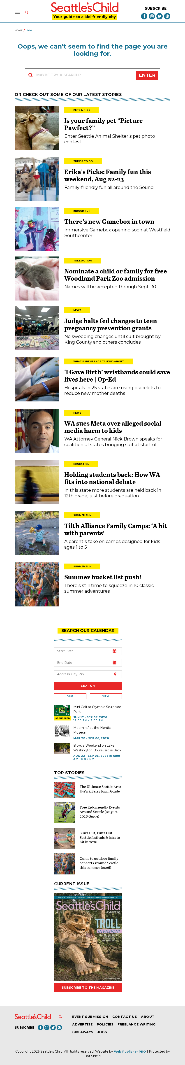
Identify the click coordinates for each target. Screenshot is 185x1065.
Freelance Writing (136, 1024)
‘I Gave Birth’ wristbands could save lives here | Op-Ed (117, 375)
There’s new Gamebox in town (109, 221)
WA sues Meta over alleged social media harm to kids (112, 427)
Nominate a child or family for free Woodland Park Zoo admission (115, 274)
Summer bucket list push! (103, 576)
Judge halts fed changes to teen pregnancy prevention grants (110, 324)
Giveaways (82, 1032)
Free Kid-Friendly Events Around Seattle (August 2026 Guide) (100, 811)
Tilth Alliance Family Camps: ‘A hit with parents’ (115, 529)
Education (81, 464)
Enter (147, 75)
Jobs (102, 1032)
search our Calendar (88, 630)
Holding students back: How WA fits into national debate (112, 478)
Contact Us (124, 1017)
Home (19, 30)
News (77, 310)
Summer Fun (82, 515)
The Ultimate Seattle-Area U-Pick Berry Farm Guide (100, 789)
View (105, 696)
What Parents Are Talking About (98, 361)
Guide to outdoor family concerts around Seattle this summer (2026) (99, 863)
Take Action (82, 260)
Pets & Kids (81, 110)
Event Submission (90, 1017)
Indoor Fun (81, 211)
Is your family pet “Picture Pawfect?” (103, 124)
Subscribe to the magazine (88, 988)
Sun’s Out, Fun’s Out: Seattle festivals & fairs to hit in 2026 (100, 837)
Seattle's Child (51, 1051)
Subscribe (155, 8)
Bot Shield (92, 1056)
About (148, 1017)
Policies (105, 1024)
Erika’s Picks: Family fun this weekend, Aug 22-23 (107, 175)
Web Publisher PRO (130, 1051)
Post (70, 696)
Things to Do (83, 161)
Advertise (82, 1024)
